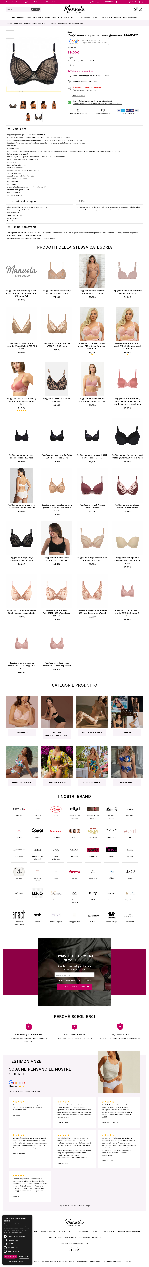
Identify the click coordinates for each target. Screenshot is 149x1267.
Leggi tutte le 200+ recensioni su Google (24, 1091)
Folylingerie (93, 856)
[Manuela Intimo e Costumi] (74, 13)
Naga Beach (130, 900)
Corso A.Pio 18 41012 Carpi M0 (89, 1237)
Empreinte (19, 856)
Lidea (111, 878)
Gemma (130, 856)
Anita (56, 815)
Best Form (130, 815)
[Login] (141, 9)
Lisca (130, 878)
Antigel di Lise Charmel (74, 816)
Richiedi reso (83, 1243)
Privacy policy (95, 1262)
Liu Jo (37, 900)
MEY (93, 900)
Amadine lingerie (37, 816)
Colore (71, 65)
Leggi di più (18, 1232)
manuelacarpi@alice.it (127, 2)
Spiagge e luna (74, 922)
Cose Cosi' (93, 837)
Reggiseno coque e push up (35, 23)
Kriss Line (93, 878)
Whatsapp (95, 2)
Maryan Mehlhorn (74, 901)
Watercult (130, 922)
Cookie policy (108, 1262)
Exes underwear (56, 857)
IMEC (56, 878)
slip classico (12, 184)
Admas (19, 815)
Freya (70, 32)
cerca (36, 9)
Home (9, 23)
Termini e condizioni (69, 1243)
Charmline (56, 837)
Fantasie (74, 856)
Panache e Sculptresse (19, 923)
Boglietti (19, 837)
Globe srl (127, 1262)
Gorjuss (19, 878)
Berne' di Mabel (111, 816)
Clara (74, 837)
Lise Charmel (19, 900)
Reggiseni (18, 23)
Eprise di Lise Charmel (37, 857)
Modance (111, 900)
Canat (37, 837)
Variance (93, 922)
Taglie (70, 58)
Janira (74, 878)
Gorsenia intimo (37, 879)
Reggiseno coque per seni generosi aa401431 (66, 23)
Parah (37, 922)
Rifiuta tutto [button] (24, 1256)
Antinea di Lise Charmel (93, 816)
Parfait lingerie (56, 922)
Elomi (130, 837)
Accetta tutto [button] (10, 1256)
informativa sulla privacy (81, 980)
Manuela (56, 900)
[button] (17, 1261)
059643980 (109, 2)
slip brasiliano (12, 181)
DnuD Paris (111, 837)
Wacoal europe (111, 922)
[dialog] (17, 1240)
